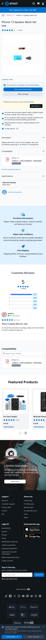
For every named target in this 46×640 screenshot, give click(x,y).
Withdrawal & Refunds (10, 542)
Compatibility (7, 151)
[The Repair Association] (40, 596)
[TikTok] (6, 596)
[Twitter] (14, 596)
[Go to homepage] (12, 4)
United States (11, 637)
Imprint (4, 531)
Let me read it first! (10, 579)
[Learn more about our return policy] (17, 128)
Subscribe (39, 575)
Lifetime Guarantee (9, 545)
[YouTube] (23, 596)
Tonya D (11, 313)
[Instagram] (19, 596)
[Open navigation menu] (2, 3)
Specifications (7, 176)
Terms (4, 538)
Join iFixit (36, 106)
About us (5, 501)
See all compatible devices (11, 169)
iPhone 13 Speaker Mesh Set (26, 15)
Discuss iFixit (6, 507)
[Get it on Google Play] (32, 536)
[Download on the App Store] (32, 529)
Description (6, 137)
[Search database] (33, 3)
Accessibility (6, 528)
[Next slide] (25, 433)
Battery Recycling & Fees (10, 557)
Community (28, 501)
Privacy (4, 535)
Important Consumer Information (9, 553)
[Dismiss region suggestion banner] (43, 627)
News (26, 517)
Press (26, 514)
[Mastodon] (27, 596)
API (3, 514)
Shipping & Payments (9, 548)
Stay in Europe (23, 94)
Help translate (21, 589)
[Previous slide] (20, 433)
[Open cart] (38, 3)
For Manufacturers (30, 511)
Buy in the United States (23, 89)
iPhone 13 (10, 15)
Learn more (15, 481)
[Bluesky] (31, 596)
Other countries (33, 637)
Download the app (32, 524)
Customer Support (8, 504)
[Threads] (35, 596)
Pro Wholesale (29, 504)
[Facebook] (10, 596)
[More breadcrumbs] (3, 15)
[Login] (43, 3)
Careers (4, 511)
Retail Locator (29, 507)
